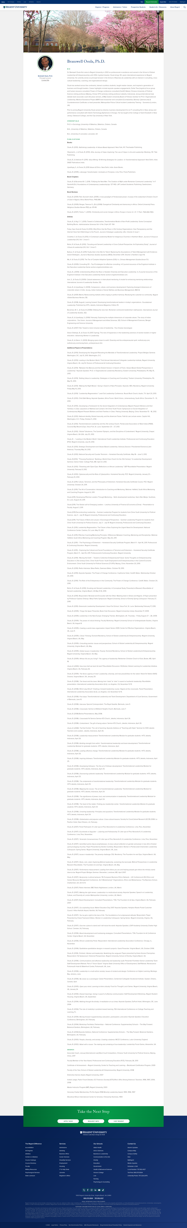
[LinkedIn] (95, 1190)
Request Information (151, 2)
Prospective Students (138, 7)
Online (19, 2)
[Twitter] (84, 1190)
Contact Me (45, 80)
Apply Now (163, 2)
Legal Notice (54, 1225)
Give (142, 2)
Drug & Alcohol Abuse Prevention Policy (111, 1225)
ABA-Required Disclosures (91, 1225)
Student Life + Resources (157, 7)
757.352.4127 (99, 1198)
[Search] (184, 7)
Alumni (39, 2)
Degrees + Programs (102, 7)
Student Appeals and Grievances (132, 1225)
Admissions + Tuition (120, 7)
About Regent (175, 7)
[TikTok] (103, 1190)
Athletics (31, 2)
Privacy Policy (63, 1225)
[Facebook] (88, 1190)
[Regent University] (15, 7)
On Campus (11, 2)
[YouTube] (99, 1190)
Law (25, 2)
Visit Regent (119, 1121)
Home (3, 2)
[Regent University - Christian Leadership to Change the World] (93, 1133)
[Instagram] (91, 1190)
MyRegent (183, 2)
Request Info (93, 1121)
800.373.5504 (173, 2)
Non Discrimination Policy (75, 1225)
